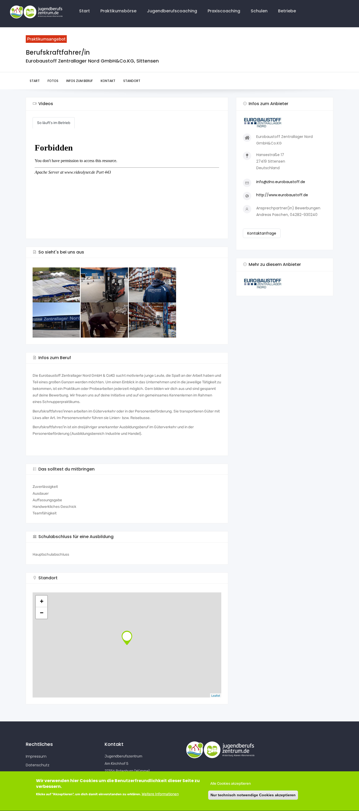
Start (84, 11)
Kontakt (108, 81)
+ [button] (41, 601)
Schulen (259, 11)
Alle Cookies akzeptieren (230, 783)
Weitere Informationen (160, 794)
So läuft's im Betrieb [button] (53, 123)
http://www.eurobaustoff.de (282, 195)
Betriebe (287, 11)
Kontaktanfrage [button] (261, 233)
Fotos (53, 81)
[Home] (35, 12)
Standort (131, 81)
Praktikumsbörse (118, 11)
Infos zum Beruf (79, 81)
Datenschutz (37, 765)
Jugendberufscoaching (172, 11)
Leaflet (215, 695)
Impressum (36, 756)
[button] (284, 283)
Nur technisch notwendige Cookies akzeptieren (253, 795)
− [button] (41, 612)
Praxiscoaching (224, 11)
